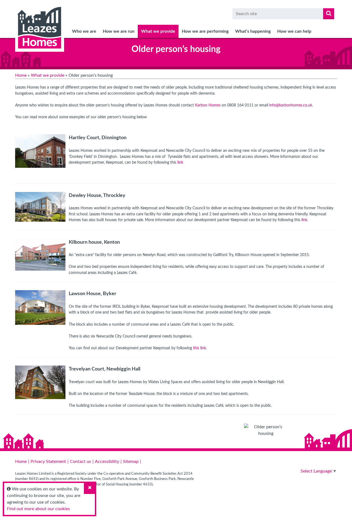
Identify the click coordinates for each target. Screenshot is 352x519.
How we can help (294, 31)
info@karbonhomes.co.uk (290, 105)
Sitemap (131, 461)
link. (304, 220)
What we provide (158, 31)
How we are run (118, 31)
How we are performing (205, 31)
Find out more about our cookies (38, 509)
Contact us (80, 461)
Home (21, 75)
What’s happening (253, 31)
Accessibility (107, 461)
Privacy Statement (48, 461)
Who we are (84, 31)
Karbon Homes (208, 105)
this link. (200, 348)
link (180, 162)
